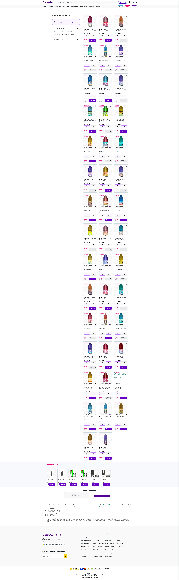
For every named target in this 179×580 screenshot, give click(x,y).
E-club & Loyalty (109, 550)
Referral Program (109, 553)
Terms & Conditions (122, 537)
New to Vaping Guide (86, 537)
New (134, 6)
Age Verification (121, 543)
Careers (119, 550)
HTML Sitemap (109, 556)
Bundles (121, 6)
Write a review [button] (102, 496)
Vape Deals (96, 537)
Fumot (47, 9)
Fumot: (85, 29)
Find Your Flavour (97, 546)
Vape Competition (97, 556)
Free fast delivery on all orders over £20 (64, 22)
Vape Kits (83, 553)
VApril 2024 (96, 540)
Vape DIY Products (98, 553)
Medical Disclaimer (122, 553)
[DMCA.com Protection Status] (105, 568)
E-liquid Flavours (97, 550)
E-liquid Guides (85, 543)
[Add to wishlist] (95, 16)
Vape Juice (84, 556)
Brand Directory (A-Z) (98, 543)
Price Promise (108, 540)
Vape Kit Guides (85, 546)
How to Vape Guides (86, 540)
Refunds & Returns (109, 546)
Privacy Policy (120, 540)
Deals (127, 6)
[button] (123, 40)
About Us (119, 546)
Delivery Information (110, 543)
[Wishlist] (133, 2)
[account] (129, 2)
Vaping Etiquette (85, 550)
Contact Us (108, 537)
